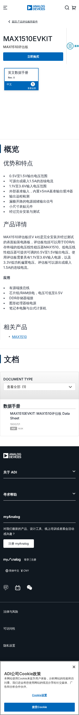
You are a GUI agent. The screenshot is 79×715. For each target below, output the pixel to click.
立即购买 (33, 56)
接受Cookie (39, 707)
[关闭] (74, 667)
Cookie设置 (39, 695)
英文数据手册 (18, 73)
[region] (39, 688)
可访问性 (9, 628)
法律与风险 (10, 611)
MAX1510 (19, 337)
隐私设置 (9, 645)
